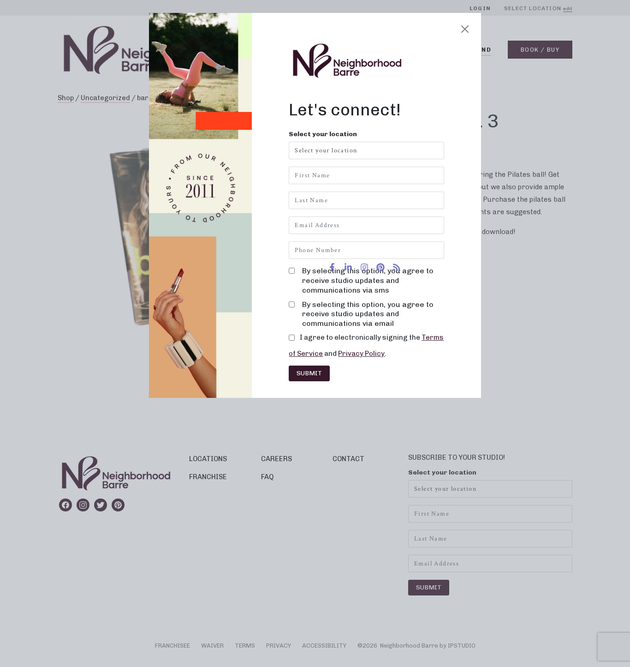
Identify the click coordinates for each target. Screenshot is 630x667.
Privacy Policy (361, 353)
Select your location (323, 134)
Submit (309, 373)
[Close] (465, 29)
